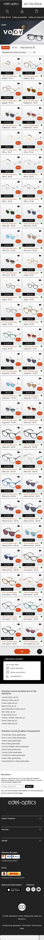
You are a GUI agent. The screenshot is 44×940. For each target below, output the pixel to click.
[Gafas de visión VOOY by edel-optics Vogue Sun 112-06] (11, 408)
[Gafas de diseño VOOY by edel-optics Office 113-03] (11, 162)
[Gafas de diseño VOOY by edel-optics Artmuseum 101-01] (32, 555)
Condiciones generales (11, 925)
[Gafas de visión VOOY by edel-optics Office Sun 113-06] (11, 260)
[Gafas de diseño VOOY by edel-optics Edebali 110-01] (11, 64)
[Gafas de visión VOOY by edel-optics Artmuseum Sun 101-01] (32, 629)
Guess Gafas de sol (9, 703)
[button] (11, 4)
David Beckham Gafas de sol (13, 709)
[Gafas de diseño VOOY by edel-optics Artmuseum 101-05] (32, 604)
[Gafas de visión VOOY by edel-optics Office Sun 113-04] (11, 236)
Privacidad (26, 925)
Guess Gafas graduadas (11, 741)
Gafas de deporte (36, 17)
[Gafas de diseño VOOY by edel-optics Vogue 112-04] (11, 309)
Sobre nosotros (8, 818)
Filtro (7, 48)
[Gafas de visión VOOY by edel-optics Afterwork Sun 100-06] (11, 555)
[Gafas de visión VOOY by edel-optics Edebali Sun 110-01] (32, 88)
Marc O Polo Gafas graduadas (14, 738)
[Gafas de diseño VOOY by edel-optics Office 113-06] (32, 187)
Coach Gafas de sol (9, 723)
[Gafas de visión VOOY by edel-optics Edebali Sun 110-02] (11, 113)
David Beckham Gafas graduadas (15, 761)
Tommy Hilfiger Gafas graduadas (15, 746)
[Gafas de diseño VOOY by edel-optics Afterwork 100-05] (32, 457)
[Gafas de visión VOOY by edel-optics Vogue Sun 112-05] (32, 383)
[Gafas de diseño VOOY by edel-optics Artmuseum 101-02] (11, 580)
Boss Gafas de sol (9, 706)
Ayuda (4, 840)
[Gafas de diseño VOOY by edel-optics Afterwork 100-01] (11, 432)
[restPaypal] (16, 857)
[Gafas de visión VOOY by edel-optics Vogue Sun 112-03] (32, 359)
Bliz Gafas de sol (8, 712)
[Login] (22, 11)
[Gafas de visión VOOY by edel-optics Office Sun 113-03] (32, 211)
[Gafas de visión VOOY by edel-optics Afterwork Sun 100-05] (32, 531)
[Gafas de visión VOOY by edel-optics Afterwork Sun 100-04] (11, 531)
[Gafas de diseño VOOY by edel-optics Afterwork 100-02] (32, 432)
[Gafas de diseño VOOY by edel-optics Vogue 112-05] (32, 309)
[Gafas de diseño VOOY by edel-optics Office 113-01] (11, 137)
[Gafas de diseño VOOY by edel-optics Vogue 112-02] (11, 285)
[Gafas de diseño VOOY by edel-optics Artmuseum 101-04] (11, 604)
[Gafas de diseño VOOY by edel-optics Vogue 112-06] (11, 334)
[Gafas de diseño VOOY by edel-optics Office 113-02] (32, 137)
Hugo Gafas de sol (9, 715)
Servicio (5, 829)
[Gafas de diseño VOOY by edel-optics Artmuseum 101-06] (11, 629)
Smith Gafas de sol (9, 721)
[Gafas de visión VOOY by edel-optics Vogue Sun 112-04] (11, 383)
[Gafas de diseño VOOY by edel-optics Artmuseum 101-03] (32, 580)
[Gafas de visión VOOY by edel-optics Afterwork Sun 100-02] (11, 506)
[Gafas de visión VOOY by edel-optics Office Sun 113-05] (32, 236)
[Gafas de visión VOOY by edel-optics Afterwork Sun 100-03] (32, 506)
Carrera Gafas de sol (10, 697)
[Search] (7, 11)
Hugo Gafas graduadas (11, 758)
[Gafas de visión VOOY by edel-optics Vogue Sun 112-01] (32, 334)
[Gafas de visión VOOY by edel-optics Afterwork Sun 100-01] (32, 481)
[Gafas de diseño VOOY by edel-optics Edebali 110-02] (32, 64)
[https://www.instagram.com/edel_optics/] (33, 889)
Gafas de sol (5, 17)
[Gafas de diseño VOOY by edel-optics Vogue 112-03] (32, 285)
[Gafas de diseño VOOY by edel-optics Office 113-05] (11, 187)
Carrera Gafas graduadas (12, 752)
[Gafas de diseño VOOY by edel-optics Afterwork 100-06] (11, 481)
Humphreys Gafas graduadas (14, 735)
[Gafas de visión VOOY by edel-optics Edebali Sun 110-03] (32, 113)
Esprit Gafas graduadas (11, 749)
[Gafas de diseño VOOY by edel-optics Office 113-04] (32, 162)
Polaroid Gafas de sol (10, 700)
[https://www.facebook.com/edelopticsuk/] (28, 889)
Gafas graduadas (19, 17)
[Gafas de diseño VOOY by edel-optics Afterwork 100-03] (11, 457)
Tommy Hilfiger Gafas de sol (13, 718)
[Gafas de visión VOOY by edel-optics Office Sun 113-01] (32, 408)
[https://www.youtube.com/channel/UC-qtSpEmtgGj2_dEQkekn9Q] (39, 889)
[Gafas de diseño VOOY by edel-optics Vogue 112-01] (32, 260)
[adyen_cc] (3, 857)
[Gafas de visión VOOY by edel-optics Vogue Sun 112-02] (11, 359)
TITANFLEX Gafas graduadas (13, 755)
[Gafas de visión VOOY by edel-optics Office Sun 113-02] (11, 211)
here (21, 793)
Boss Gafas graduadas (11, 744)
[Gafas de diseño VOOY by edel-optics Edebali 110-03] (11, 88)
